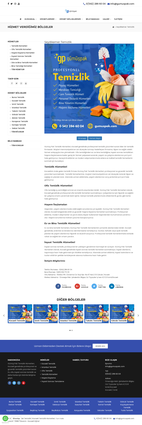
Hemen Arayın (95, 138)
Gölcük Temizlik (18, 114)
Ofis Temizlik (47, 371)
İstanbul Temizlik (18, 107)
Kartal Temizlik (104, 404)
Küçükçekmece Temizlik (127, 406)
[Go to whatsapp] (5, 418)
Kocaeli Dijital (33, 421)
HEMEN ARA (100, 346)
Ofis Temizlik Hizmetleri (21, 49)
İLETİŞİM (118, 19)
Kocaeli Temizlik (18, 101)
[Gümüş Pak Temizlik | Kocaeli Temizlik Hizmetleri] (71, 11)
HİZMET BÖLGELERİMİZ (70, 19)
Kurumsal (30, 19)
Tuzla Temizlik (127, 410)
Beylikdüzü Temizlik (60, 410)
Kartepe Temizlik (18, 125)
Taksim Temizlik (18, 111)
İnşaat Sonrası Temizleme (53, 381)
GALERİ (106, 19)
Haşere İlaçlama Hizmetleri (23, 53)
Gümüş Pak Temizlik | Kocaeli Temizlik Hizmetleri (34, 418)
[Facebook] (58, 286)
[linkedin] (111, 286)
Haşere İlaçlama (49, 378)
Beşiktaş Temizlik (37, 410)
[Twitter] (94, 286)
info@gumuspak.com (122, 3)
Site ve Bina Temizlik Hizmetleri (24, 62)
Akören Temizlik (18, 118)
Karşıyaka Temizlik (82, 410)
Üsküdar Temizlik (104, 410)
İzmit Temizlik (17, 104)
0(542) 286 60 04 (96, 3)
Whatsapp (82, 138)
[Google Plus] (77, 286)
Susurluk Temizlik (82, 404)
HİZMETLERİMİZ (47, 19)
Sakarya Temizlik (60, 404)
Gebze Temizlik (18, 128)
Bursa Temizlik (17, 97)
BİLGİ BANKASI (92, 19)
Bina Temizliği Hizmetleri (21, 66)
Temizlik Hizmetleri (19, 46)
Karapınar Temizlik (19, 121)
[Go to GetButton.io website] (5, 422)
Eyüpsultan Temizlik (15, 410)
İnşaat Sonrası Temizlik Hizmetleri (20, 57)
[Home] (113, 27)
